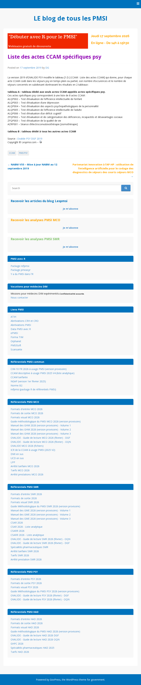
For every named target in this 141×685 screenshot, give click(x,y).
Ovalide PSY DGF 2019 (29, 138)
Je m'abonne (70, 208)
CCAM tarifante (19, 377)
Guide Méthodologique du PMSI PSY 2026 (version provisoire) (45, 591)
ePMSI (14, 333)
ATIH (13, 316)
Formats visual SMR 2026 (25, 502)
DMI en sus (17, 454)
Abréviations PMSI (21, 325)
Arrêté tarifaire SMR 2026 (25, 551)
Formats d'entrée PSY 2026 (26, 579)
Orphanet (16, 341)
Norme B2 (16, 385)
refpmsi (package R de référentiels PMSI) (33, 389)
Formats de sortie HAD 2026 (27, 623)
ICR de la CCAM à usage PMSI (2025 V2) (33, 450)
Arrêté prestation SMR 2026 (26, 559)
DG (47, 67)
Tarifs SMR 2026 (20, 555)
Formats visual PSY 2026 (24, 587)
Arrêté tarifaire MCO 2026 (25, 466)
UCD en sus (17, 458)
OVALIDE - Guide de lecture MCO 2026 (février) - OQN (41, 441)
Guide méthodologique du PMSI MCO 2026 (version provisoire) (46, 421)
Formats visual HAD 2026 (25, 627)
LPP (13, 462)
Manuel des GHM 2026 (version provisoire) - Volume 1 (41, 425)
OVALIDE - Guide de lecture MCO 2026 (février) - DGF (40, 437)
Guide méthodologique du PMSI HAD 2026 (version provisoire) (45, 631)
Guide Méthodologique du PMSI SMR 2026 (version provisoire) (45, 506)
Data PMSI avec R (21, 329)
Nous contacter (19, 297)
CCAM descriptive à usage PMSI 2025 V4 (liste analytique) (42, 373)
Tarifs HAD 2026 (20, 651)
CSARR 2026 (17, 530)
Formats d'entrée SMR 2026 (26, 494)
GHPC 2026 (17, 643)
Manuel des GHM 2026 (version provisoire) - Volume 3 (41, 433)
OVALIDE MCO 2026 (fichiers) (27, 445)
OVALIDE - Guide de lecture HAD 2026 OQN (35, 639)
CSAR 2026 (17, 522)
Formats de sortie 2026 (24, 498)
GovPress (55, 679)
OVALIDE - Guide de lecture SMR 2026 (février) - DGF (40, 543)
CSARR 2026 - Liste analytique (27, 535)
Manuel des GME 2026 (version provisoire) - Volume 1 (40, 510)
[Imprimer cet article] (40, 142)
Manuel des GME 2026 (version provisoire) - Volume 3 (40, 518)
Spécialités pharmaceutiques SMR (29, 547)
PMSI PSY (23, 153)
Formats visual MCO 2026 (25, 417)
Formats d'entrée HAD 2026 (26, 619)
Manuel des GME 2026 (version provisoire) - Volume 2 (40, 514)
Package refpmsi (20, 266)
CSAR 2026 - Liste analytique (26, 526)
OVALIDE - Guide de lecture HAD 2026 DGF (35, 635)
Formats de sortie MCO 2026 (27, 413)
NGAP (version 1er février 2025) (28, 381)
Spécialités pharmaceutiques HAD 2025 (32, 647)
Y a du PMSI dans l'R (22, 274)
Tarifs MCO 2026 (20, 470)
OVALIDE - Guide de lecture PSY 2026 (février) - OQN (40, 599)
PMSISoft (16, 345)
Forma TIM (17, 337)
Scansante (16, 349)
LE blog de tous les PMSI (70, 18)
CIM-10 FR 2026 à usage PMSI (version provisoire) (39, 369)
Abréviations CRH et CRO (25, 320)
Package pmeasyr (20, 270)
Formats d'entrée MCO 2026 (26, 409)
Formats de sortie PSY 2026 (26, 583)
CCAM (12, 153)
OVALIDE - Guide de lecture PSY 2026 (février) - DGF (40, 595)
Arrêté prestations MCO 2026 (27, 474)
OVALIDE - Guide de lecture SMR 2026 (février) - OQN (40, 539)
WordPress (72, 679)
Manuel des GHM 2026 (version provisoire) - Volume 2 (41, 429)
